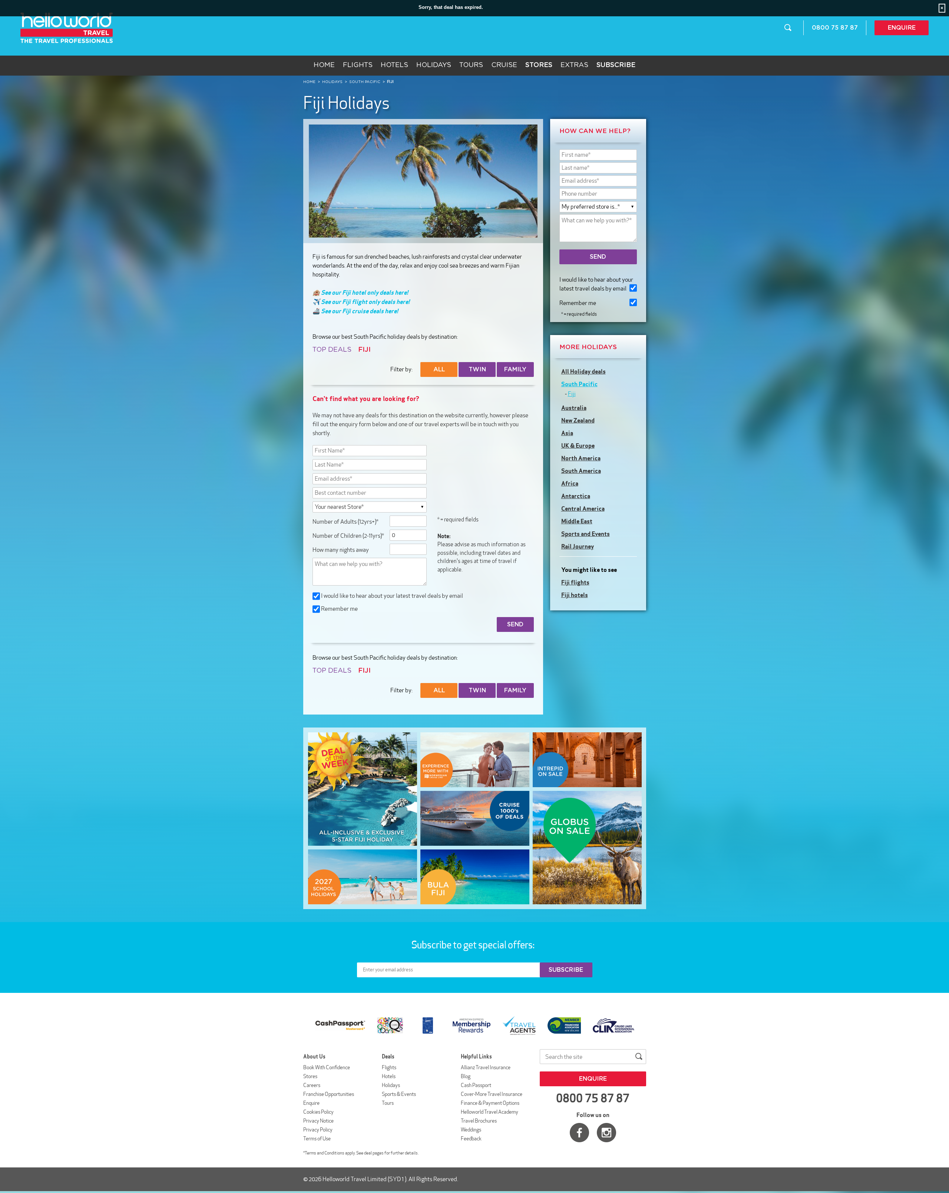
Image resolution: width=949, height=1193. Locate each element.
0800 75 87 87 (835, 28)
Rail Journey (577, 546)
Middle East (576, 521)
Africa (569, 483)
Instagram (606, 1132)
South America (581, 470)
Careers (311, 1085)
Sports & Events (399, 1094)
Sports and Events (585, 533)
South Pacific (579, 384)
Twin (477, 369)
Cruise (504, 65)
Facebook (579, 1132)
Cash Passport (476, 1085)
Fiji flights (575, 582)
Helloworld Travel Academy (489, 1112)
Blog (465, 1076)
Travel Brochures (479, 1120)
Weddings (471, 1129)
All (439, 369)
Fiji (572, 394)
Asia (567, 433)
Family (515, 369)
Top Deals (332, 350)
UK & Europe (578, 445)
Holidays (433, 65)
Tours (471, 65)
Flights (358, 65)
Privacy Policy (318, 1129)
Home (324, 65)
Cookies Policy (318, 1112)
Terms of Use (317, 1138)
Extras (574, 65)
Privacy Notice (318, 1120)
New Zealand (578, 420)
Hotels (394, 65)
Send (598, 257)
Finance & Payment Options (490, 1103)
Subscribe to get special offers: (473, 944)
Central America (583, 508)
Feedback (471, 1138)
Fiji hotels (574, 595)
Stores (310, 1076)
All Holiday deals (583, 371)
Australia (573, 407)
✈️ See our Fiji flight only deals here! (361, 301)
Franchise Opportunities (328, 1094)
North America (581, 458)
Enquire (902, 28)
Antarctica (575, 496)
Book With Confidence (326, 1067)
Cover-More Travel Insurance (491, 1094)
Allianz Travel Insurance (485, 1067)
